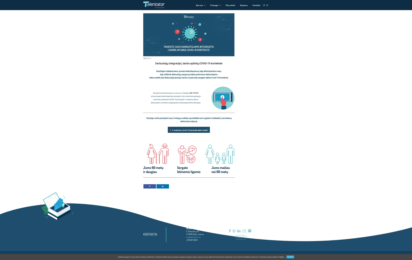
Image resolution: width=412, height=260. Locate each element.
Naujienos (244, 5)
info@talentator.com (193, 237)
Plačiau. (281, 257)
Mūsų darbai (230, 5)
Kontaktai (256, 5)
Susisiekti (241, 237)
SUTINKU (290, 257)
